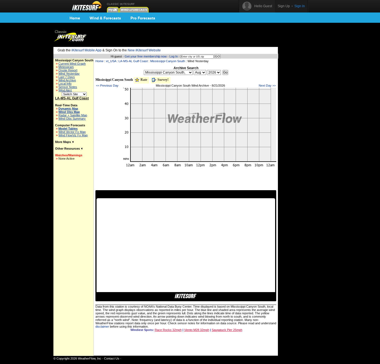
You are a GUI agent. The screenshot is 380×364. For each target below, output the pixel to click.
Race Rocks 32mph (168, 330)
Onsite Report (67, 70)
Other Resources (68, 148)
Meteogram (66, 67)
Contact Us (111, 358)
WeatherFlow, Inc (89, 358)
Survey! (163, 80)
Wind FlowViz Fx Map (73, 135)
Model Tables (68, 128)
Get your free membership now (146, 56)
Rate (143, 80)
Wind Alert (65, 90)
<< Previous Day (107, 85)
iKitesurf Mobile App (86, 50)
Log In (173, 56)
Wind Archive (67, 80)
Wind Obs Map (69, 112)
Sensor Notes (67, 87)
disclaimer (102, 326)
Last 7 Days (66, 77)
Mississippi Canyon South (167, 61)
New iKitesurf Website (144, 50)
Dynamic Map (68, 108)
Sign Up (284, 6)
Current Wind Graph (72, 63)
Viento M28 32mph (196, 330)
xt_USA (111, 61)
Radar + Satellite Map (72, 115)
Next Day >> (267, 85)
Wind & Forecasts (105, 18)
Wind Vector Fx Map (72, 132)
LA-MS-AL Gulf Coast (133, 61)
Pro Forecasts (142, 18)
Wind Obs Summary (72, 118)
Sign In (299, 6)
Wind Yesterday (69, 73)
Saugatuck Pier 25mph (227, 330)
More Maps (63, 142)
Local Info (64, 83)
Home (75, 18)
